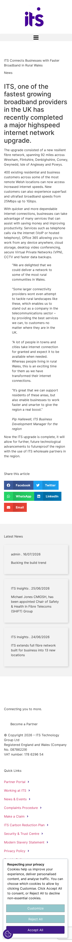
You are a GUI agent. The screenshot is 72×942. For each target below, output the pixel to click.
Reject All (35, 919)
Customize (35, 908)
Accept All (35, 930)
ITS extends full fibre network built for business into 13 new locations (33, 650)
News (8, 73)
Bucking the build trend (28, 563)
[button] (36, 37)
